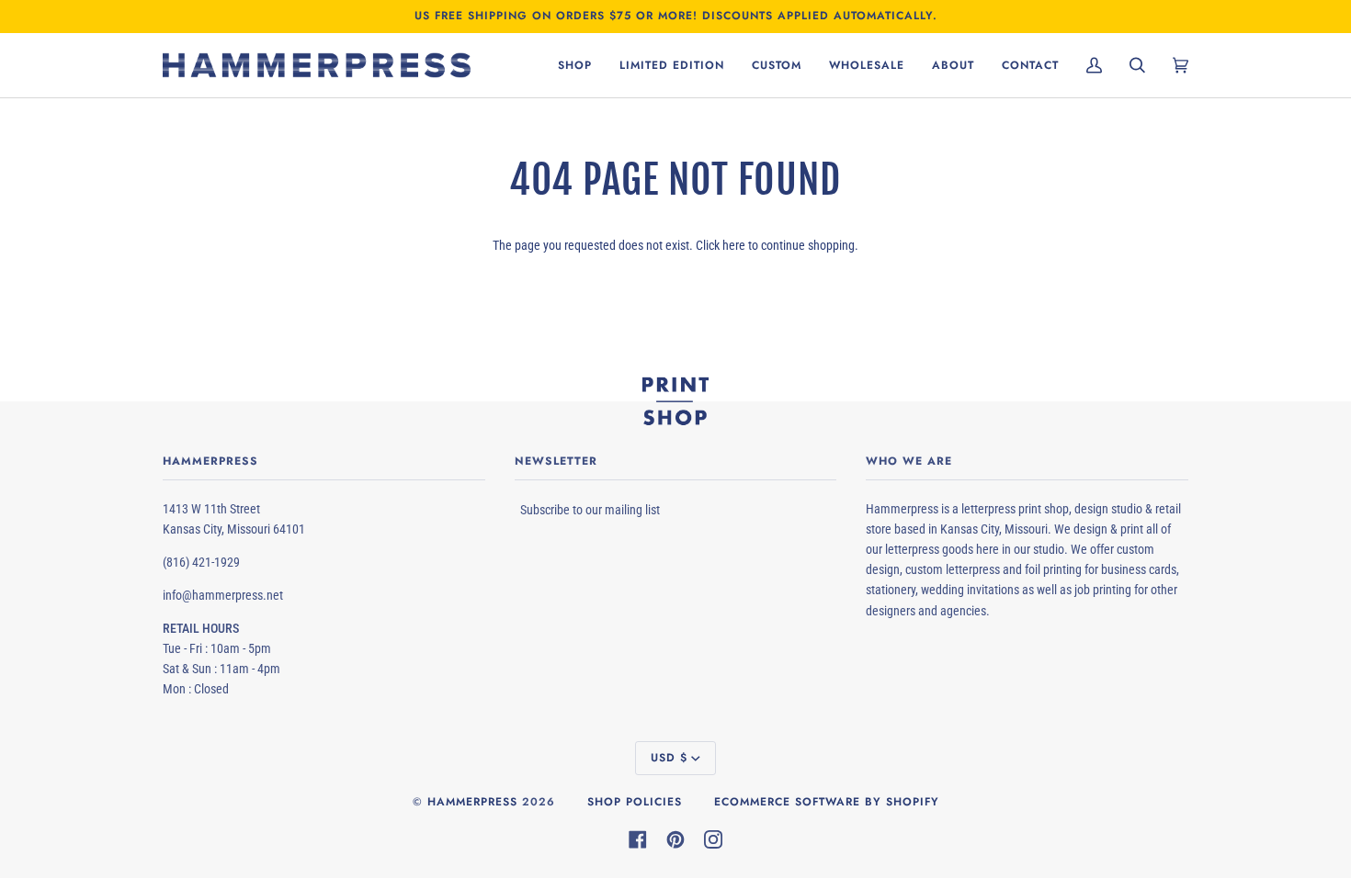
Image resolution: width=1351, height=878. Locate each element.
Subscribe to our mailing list (590, 509)
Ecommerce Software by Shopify (826, 802)
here (733, 245)
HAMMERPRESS (472, 802)
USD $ (669, 757)
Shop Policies (634, 802)
